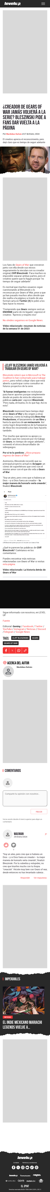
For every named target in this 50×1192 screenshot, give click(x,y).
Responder (25, 877)
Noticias (31, 629)
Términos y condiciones (29, 1163)
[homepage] (12, 3)
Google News (23, 631)
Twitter (39, 626)
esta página (9, 564)
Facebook (28, 626)
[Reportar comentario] (44, 835)
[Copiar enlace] (25, 650)
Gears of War (22, 264)
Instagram (19, 629)
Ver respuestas (40, 877)
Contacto (16, 1163)
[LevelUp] (13, 1175)
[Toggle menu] (43, 3)
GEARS (35, 638)
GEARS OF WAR (11, 643)
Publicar (39, 811)
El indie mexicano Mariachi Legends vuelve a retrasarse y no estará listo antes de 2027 (22, 1029)
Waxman (19, 833)
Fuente (6, 620)
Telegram (9, 631)
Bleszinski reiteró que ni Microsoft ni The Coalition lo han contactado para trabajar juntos (24, 377)
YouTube (7, 629)
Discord (42, 629)
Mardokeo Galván (14, 134)
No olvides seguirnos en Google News (23, 320)
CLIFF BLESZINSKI (20, 638)
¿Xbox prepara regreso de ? (21, 454)
